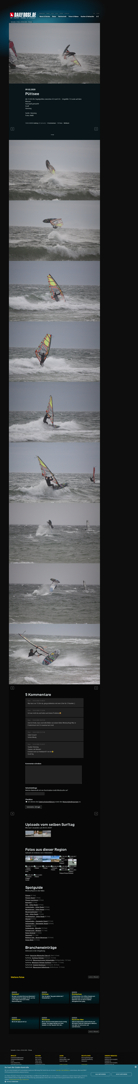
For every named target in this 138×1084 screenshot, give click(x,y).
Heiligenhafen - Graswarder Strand (36, 921)
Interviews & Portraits (16, 1064)
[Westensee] (46, 836)
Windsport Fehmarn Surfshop (41, 962)
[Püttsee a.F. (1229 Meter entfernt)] (64, 868)
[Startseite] (23, 17)
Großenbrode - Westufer (33, 928)
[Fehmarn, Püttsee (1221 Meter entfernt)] (55, 870)
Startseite (13, 22)
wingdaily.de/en (109, 1062)
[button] (46, 1081)
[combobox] (136, 1067)
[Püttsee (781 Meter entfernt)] (46, 868)
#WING (48, 13)
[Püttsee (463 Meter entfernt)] (72, 864)
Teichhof (28, 926)
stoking (36, 123)
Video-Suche (38, 1061)
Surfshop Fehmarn (38, 958)
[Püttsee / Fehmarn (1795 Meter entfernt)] (72, 873)
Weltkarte (66, 123)
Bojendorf (28, 902)
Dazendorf (28, 935)
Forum (12, 1061)
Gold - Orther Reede (31, 914)
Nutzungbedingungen (70, 802)
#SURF (61, 13)
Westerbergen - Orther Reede (34, 909)
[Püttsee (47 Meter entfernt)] (29, 861)
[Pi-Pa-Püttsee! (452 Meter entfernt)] (64, 863)
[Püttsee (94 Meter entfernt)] (55, 861)
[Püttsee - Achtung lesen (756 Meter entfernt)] (29, 871)
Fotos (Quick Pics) (15, 1062)
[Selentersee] (38, 836)
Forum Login (63, 1057)
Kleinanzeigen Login (65, 1059)
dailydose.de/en (109, 1059)
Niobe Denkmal (30, 933)
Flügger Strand (30, 898)
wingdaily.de (108, 1061)
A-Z (97, 16)
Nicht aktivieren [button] (121, 1074)
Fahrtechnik (62, 16)
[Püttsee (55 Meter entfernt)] (38, 861)
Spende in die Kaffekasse (63, 1070)
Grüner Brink (29, 940)
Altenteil (28, 919)
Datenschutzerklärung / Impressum (19, 1079)
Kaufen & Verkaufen (87, 16)
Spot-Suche (38, 1059)
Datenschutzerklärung (47, 802)
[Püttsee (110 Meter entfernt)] (64, 858)
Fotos (18, 22)
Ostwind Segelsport (39, 965)
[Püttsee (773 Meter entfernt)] (38, 868)
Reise (54, 16)
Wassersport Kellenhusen (41, 967)
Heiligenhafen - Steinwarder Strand (36, 923)
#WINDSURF (42, 13)
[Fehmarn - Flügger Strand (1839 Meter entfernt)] (29, 880)
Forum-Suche (38, 1062)
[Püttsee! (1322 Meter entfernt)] (72, 868)
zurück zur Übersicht (93, 977)
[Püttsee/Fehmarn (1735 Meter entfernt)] (64, 873)
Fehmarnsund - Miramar (33, 930)
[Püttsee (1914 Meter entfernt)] (38, 876)
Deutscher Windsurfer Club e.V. (40, 955)
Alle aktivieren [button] (100, 1074)
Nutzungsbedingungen (87, 1057)
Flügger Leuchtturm (31, 900)
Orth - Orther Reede (31, 905)
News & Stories (45, 16)
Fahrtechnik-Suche (40, 1064)
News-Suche (38, 1057)
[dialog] (69, 1074)
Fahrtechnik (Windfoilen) (17, 1059)
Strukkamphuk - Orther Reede (34, 916)
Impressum (84, 1061)
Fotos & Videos (73, 16)
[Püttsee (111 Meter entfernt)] (72, 858)
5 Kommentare (51, 123)
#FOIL (56, 13)
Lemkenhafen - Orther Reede (34, 907)
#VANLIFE (67, 13)
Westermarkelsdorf (31, 912)
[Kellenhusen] (29, 836)
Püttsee (27, 895)
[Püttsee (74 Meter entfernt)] (46, 861)
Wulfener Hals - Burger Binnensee (36, 937)
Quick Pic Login (63, 1061)
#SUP (52, 13)
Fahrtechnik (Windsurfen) (17, 1057)
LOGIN (97, 13)
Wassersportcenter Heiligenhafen (44, 960)
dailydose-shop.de (109, 1064)
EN (94, 13)
